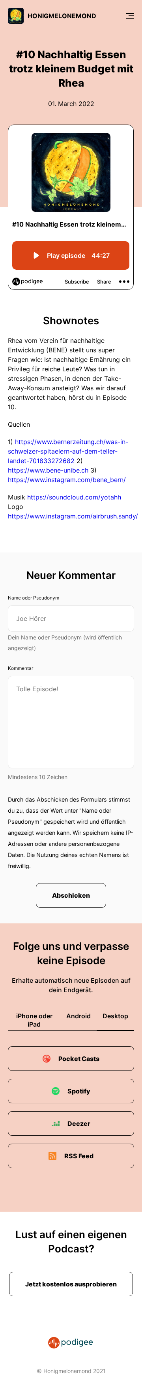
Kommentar (20, 668)
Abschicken (71, 895)
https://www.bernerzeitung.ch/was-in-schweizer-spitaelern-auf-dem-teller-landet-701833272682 (68, 451)
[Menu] (130, 16)
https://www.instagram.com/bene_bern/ (67, 480)
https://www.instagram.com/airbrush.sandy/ (73, 516)
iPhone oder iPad (34, 1020)
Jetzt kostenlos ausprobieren (71, 1284)
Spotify (78, 1091)
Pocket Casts (78, 1059)
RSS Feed (78, 1156)
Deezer (78, 1123)
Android (78, 1016)
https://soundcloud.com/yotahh (74, 497)
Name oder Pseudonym (33, 598)
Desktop (115, 1016)
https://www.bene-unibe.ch (48, 470)
